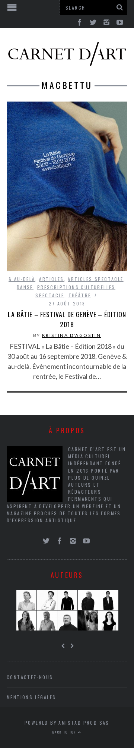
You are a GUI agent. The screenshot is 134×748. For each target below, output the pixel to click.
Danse (25, 287)
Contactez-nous (30, 677)
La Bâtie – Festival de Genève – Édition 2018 (67, 319)
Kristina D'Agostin (71, 335)
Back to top (65, 732)
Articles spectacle (95, 279)
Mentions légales (31, 697)
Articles (51, 279)
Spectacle (49, 295)
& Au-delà (22, 279)
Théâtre (79, 295)
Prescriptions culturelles (76, 287)
